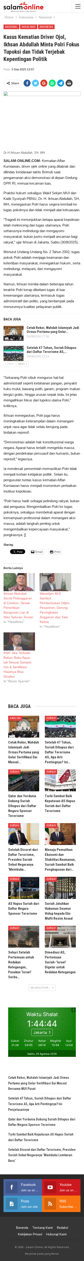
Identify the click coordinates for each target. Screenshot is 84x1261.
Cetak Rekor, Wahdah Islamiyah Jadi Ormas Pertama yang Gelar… (53, 330)
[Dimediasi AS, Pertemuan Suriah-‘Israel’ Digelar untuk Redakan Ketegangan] (60, 937)
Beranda (22, 1227)
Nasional (11, 26)
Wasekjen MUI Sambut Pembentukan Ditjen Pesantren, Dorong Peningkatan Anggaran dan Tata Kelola (55, 608)
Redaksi (62, 1227)
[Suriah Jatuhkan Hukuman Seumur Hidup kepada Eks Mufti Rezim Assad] (60, 888)
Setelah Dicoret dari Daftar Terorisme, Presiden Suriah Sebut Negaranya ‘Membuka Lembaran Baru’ (42, 1155)
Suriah (51, 718)
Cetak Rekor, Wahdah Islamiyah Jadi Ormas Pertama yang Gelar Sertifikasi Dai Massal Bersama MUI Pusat (38, 1083)
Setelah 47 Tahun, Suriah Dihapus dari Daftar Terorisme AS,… (51, 350)
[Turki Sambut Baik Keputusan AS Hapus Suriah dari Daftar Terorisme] (60, 780)
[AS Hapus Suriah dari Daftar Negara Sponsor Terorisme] (23, 888)
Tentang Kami (42, 1227)
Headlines (29, 26)
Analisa (15, 718)
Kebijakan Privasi (30, 1234)
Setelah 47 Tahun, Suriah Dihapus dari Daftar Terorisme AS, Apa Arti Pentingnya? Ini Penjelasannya (39, 1103)
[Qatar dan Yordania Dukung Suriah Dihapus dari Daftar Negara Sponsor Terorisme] (23, 780)
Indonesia (46, 26)
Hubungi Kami (56, 1234)
